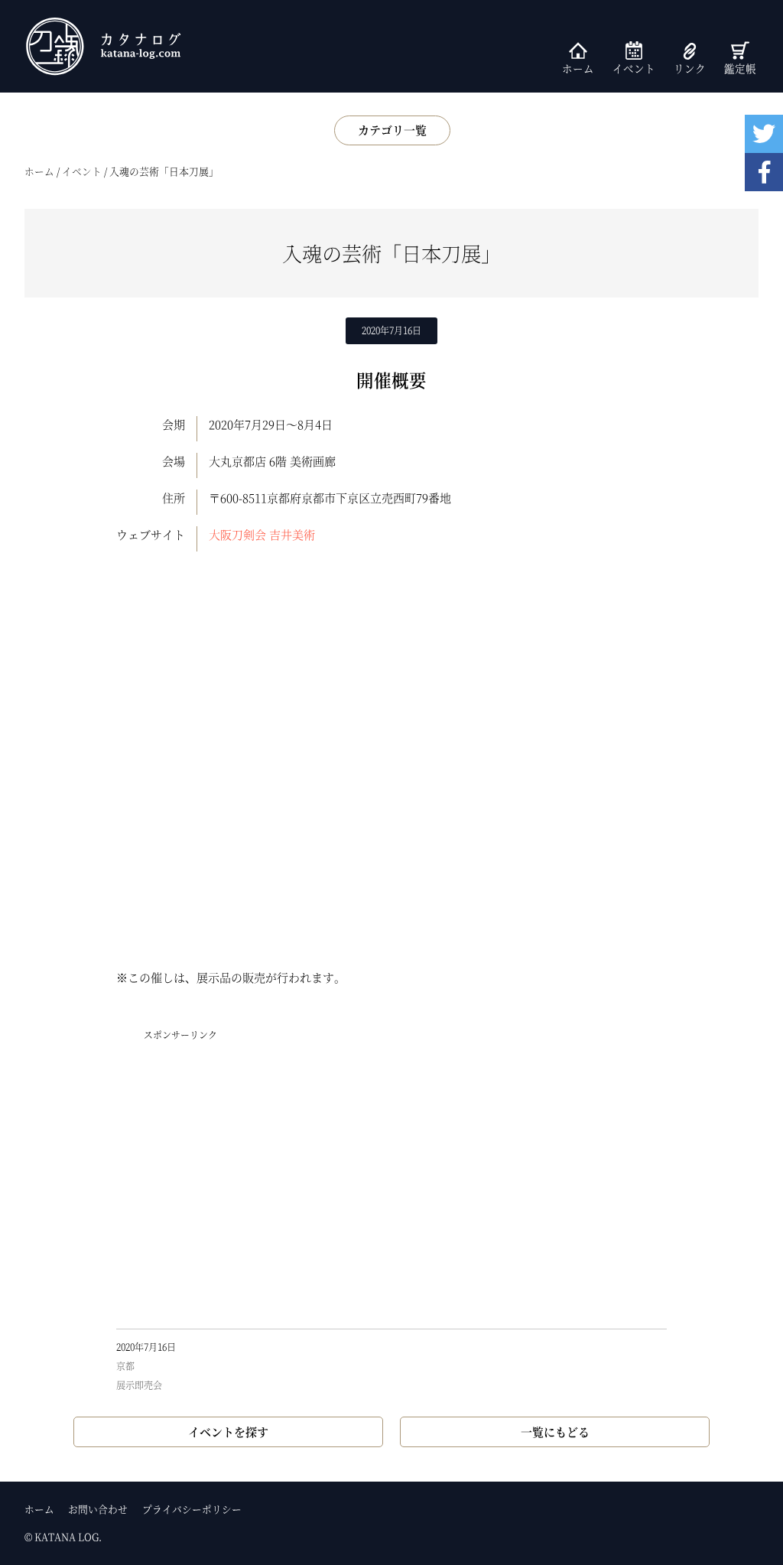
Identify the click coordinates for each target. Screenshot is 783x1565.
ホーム (578, 68)
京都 (125, 1365)
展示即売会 (139, 1384)
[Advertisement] (391, 1184)
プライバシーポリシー (192, 1509)
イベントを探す (228, 1431)
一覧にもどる (555, 1431)
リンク (690, 68)
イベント (633, 68)
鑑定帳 (740, 68)
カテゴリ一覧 (392, 130)
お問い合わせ (98, 1509)
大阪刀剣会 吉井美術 (262, 534)
